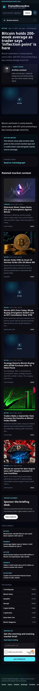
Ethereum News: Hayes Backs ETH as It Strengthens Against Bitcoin (18, 209)
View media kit (11, 517)
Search (27, 13)
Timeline (32, 685)
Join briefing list (19, 659)
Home (4, 685)
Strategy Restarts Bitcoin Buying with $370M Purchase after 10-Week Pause (19, 365)
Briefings (24, 685)
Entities (16, 685)
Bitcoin (4, 28)
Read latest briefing (11, 640)
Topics (10, 685)
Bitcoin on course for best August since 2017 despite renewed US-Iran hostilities (19, 471)
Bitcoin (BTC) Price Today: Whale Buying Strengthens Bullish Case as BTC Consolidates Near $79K (19, 312)
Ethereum (7, 204)
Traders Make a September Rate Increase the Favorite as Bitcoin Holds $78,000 (19, 418)
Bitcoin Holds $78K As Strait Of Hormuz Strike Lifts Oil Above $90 (19, 261)
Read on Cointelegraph (14, 162)
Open (32, 226)
